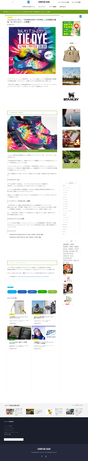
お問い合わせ (63, 6)
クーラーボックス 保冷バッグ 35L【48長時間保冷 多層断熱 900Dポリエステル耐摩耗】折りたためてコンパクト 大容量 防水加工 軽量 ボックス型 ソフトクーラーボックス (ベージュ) (71, 65)
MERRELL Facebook (33, 150)
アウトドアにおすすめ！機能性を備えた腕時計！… (38, 412)
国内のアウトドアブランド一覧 (11, 432)
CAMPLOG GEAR (43, 452)
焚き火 (67, 262)
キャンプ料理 (65, 206)
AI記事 (64, 185)
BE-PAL (72, 244)
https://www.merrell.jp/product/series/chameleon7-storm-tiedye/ (33, 276)
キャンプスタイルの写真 (63, 2)
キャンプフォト (42, 6)
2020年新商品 (66, 244)
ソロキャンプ (66, 255)
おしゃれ (65, 249)
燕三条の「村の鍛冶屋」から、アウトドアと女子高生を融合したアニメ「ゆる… (58, 411)
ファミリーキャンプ (67, 258)
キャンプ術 (65, 208)
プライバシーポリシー (9, 430)
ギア (77, 251)
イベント (65, 192)
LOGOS (71, 246)
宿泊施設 (65, 224)
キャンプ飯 (72, 251)
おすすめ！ (71, 249)
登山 (64, 231)
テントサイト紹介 (66, 217)
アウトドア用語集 (8, 425)
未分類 (64, 229)
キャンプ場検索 (52, 6)
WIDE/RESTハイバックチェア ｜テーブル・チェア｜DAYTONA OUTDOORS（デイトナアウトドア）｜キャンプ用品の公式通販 (71, 170)
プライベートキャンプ (67, 260)
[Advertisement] (32, 98)
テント (71, 255)
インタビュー (65, 194)
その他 (64, 215)
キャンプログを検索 (76, 2)
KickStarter (65, 246)
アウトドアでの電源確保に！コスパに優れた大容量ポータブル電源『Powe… (78, 411)
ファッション (10, 287)
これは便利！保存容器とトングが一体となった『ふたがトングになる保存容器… (18, 411)
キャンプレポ (65, 201)
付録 (75, 260)
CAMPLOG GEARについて (28, 6)
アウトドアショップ (66, 187)
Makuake (76, 246)
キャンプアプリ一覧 (8, 428)
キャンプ (65, 199)
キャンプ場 (65, 251)
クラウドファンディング (67, 210)
